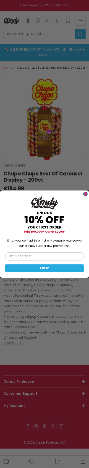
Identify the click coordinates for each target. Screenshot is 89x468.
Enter (44, 268)
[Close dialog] (85, 194)
